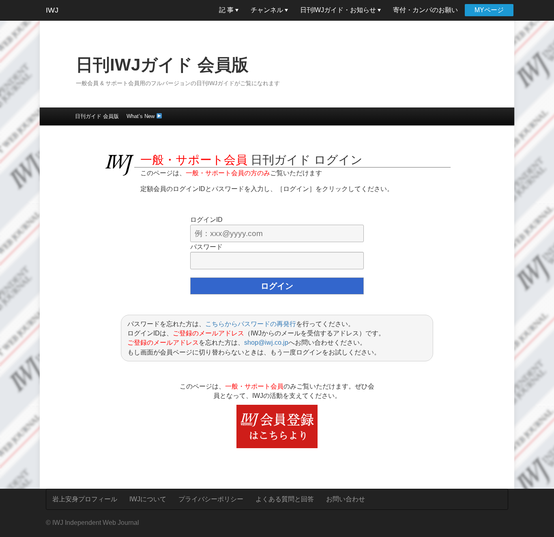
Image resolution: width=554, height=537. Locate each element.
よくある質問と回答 (285, 499)
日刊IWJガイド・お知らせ (339, 9)
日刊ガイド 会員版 (97, 116)
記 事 (227, 9)
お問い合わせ (345, 499)
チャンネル (268, 9)
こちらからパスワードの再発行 (250, 323)
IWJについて (147, 499)
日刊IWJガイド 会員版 (162, 64)
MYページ (489, 9)
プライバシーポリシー (210, 499)
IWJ (52, 10)
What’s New (141, 116)
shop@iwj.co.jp (266, 342)
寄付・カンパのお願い (425, 9)
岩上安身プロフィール (84, 499)
